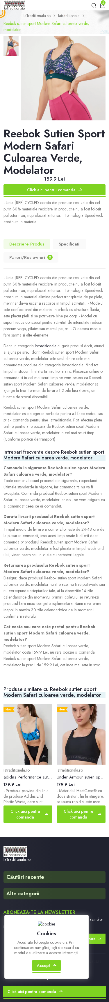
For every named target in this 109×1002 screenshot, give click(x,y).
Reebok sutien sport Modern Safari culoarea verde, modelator (46, 26)
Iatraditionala (69, 16)
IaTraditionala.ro (37, 16)
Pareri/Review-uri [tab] (30, 257)
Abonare (88, 938)
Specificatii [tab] (70, 244)
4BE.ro (90, 961)
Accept (43, 965)
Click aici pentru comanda (51, 190)
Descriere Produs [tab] (26, 244)
